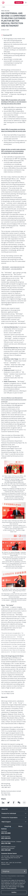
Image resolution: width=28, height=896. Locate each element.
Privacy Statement (12, 876)
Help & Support (6, 822)
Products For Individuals (9, 813)
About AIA (5, 809)
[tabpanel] (14, 847)
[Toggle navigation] (26, 2)
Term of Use (4, 876)
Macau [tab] (20, 826)
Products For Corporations (9, 817)
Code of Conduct (20, 876)
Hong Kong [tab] (7, 826)
